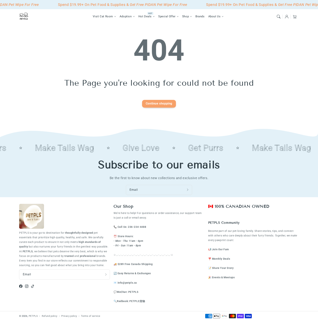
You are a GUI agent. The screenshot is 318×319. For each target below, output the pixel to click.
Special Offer (167, 16)
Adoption (126, 16)
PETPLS (33, 316)
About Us (214, 16)
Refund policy (49, 316)
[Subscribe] (188, 190)
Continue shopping (159, 103)
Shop (185, 16)
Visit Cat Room (103, 16)
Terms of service (90, 316)
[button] (279, 17)
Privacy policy (69, 316)
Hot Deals (145, 16)
